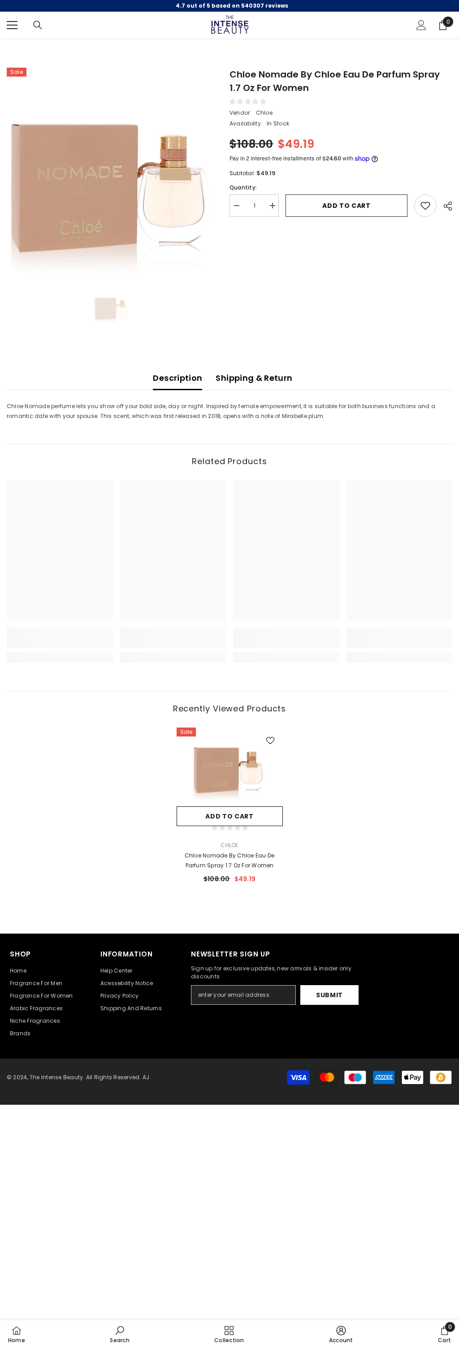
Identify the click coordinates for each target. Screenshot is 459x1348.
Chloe (264, 112)
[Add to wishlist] (425, 205)
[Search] (37, 25)
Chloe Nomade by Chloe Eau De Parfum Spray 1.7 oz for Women (230, 860)
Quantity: (243, 187)
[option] (111, 172)
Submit (329, 995)
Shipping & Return (254, 377)
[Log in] (421, 25)
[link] (60, 643)
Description (177, 377)
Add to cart (346, 205)
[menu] (12, 25)
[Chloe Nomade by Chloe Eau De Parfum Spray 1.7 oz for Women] (230, 765)
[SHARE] (444, 206)
